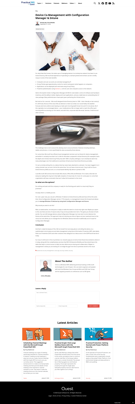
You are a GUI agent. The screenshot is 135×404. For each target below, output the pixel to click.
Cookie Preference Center (79, 396)
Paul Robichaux (92, 350)
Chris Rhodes (51, 22)
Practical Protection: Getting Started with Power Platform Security (97, 345)
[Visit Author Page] (46, 265)
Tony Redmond (29, 350)
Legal (50, 396)
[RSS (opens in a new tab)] (113, 3)
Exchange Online (59, 378)
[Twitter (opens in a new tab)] (99, 3)
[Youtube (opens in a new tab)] (110, 3)
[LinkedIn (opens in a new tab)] (106, 3)
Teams (25, 378)
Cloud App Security (59, 250)
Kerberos (58, 89)
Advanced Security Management (45, 250)
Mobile (66, 250)
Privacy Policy (66, 396)
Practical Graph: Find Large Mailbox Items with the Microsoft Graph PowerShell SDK (67, 345)
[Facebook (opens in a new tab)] (103, 3)
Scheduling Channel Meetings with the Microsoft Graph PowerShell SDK (35, 345)
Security (71, 250)
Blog (36, 11)
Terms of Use (57, 396)
